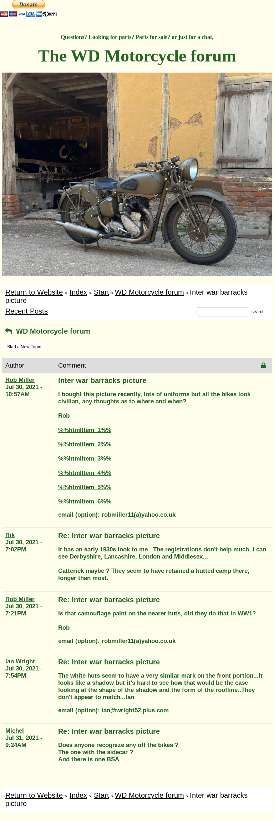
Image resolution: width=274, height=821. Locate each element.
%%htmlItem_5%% (84, 487)
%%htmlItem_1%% (84, 430)
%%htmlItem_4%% (84, 473)
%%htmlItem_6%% (84, 501)
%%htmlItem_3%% (84, 458)
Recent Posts (26, 311)
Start (101, 292)
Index (78, 292)
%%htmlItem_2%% (84, 444)
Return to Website (34, 292)
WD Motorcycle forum (149, 292)
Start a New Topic (24, 346)
